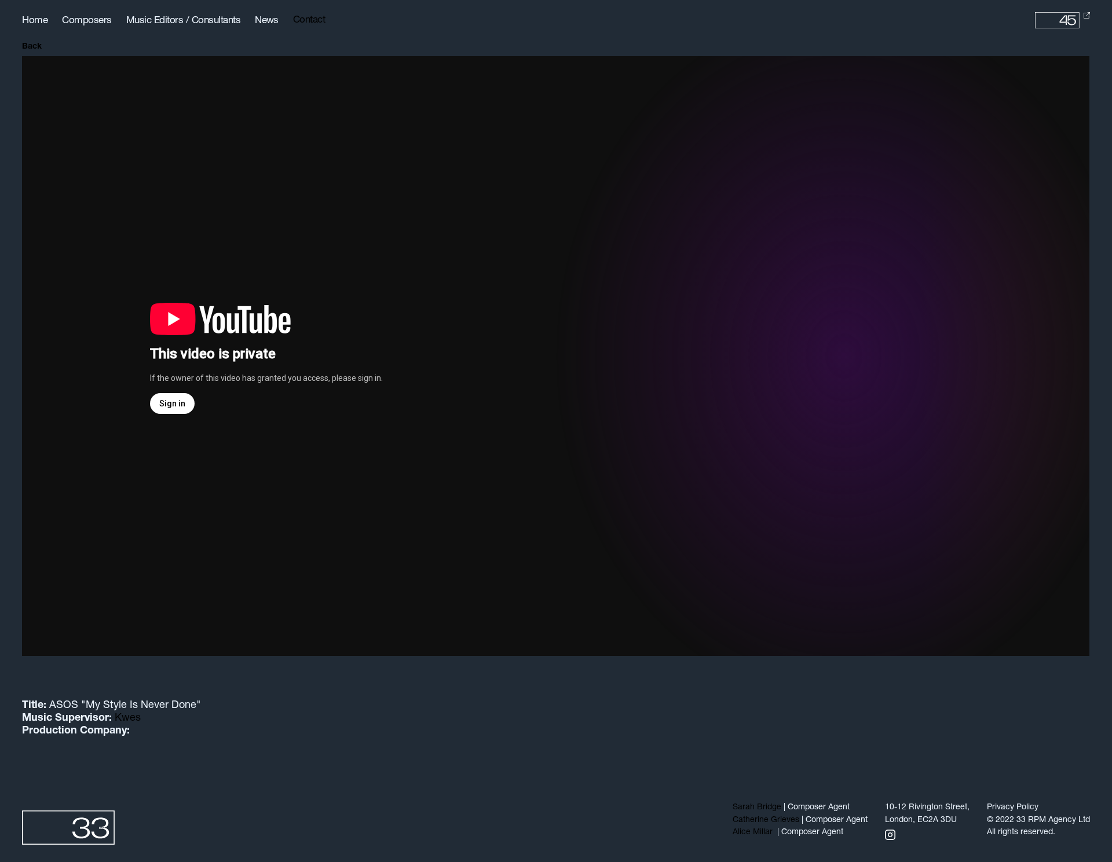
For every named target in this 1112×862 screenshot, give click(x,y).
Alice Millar (754, 832)
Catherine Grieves (766, 820)
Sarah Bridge (757, 807)
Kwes (128, 718)
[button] (313, 20)
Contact (309, 20)
